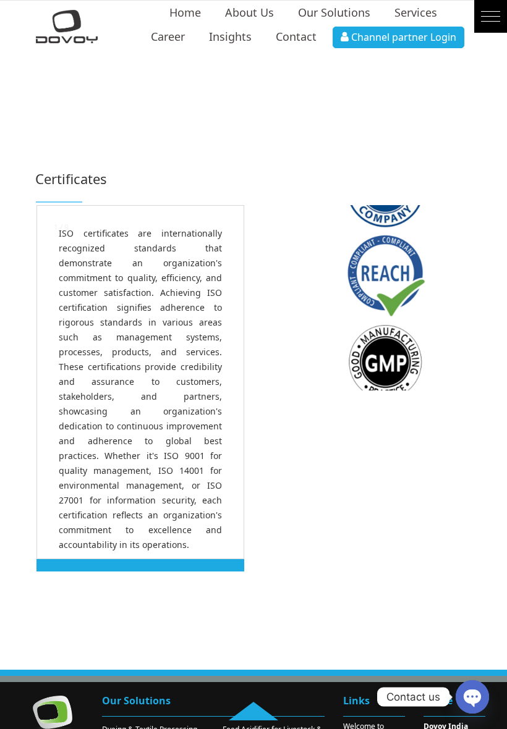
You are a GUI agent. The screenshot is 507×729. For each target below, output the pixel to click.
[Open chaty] (472, 697)
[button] (490, 16)
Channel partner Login (402, 37)
